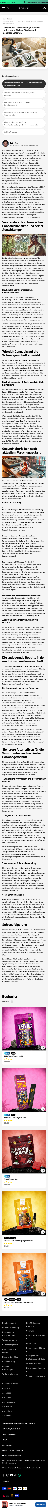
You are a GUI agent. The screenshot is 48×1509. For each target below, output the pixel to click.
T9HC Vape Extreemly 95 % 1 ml (15, 1118)
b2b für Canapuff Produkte (33, 1324)
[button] (8, 1059)
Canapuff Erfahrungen (8, 1368)
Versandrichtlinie (34, 1363)
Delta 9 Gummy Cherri (11, 1179)
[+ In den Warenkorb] (43, 1048)
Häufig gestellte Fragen (9, 1351)
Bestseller (6, 1388)
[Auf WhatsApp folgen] (19, 1475)
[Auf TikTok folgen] (15, 1475)
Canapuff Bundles (10, 1383)
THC (24, 363)
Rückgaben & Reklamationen (9, 1334)
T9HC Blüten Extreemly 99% (13, 1056)
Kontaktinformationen (35, 1337)
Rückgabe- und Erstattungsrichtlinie (35, 1357)
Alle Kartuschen (9, 1402)
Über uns (30, 1331)
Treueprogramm (9, 1340)
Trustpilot (5, 1481)
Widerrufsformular (10, 1374)
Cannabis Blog (8, 1361)
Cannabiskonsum (17, 187)
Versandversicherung (35, 1376)
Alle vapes (6, 1393)
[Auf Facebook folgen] (3, 1475)
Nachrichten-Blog (10, 1357)
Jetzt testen (40, 1504)
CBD (3, 365)
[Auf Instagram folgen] (7, 1475)
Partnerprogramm (10, 1344)
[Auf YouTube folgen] (11, 1475)
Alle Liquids (7, 1397)
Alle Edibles (7, 1415)
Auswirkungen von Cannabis (25, 258)
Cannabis (9, 19)
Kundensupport (9, 1323)
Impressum (31, 1343)
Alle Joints (7, 1411)
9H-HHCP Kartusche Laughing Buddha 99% (19, 1241)
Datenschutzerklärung (35, 1349)
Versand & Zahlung (10, 1327)
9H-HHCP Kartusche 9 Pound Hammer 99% (18, 1302)
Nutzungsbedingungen (35, 1370)
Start (4, 19)
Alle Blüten (7, 1406)
